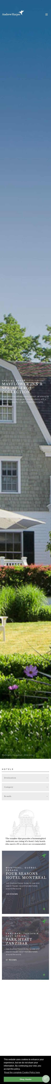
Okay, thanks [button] (25, 1079)
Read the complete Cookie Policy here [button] (22, 1072)
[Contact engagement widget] (46, 1079)
